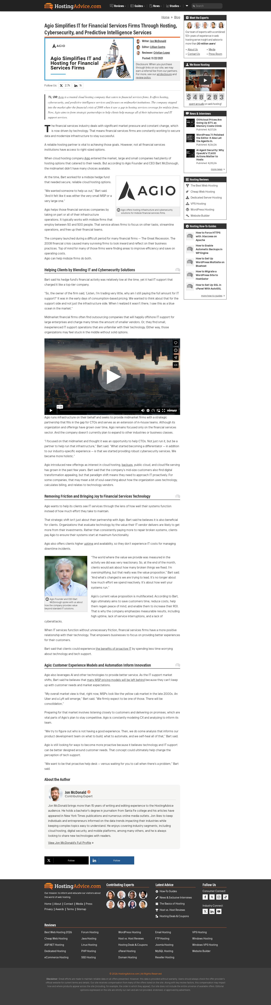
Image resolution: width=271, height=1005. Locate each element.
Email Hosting (163, 932)
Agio (61, 97)
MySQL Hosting (164, 951)
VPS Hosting (198, 203)
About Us (193, 49)
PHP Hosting (88, 951)
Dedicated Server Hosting (206, 197)
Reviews (119, 6)
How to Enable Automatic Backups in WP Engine (209, 249)
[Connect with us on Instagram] (218, 897)
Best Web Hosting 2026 (58, 932)
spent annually (196, 104)
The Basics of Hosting (172, 903)
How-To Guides (168, 891)
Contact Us (194, 54)
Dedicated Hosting (55, 951)
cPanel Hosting (127, 951)
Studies (174, 6)
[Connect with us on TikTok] (225, 897)
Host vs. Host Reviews (172, 910)
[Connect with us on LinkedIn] (212, 911)
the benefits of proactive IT (113, 648)
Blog (177, 17)
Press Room (215, 54)
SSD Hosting (88, 957)
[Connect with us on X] (212, 897)
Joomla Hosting (164, 944)
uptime (88, 543)
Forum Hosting (89, 932)
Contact (68, 903)
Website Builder (200, 215)
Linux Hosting (89, 944)
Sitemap (81, 909)
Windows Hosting (202, 938)
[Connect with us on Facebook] (205, 897)
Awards (59, 909)
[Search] (194, 6)
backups (127, 465)
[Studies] (187, 6)
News (156, 6)
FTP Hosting (162, 938)
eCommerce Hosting (56, 957)
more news (216, 169)
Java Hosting (88, 938)
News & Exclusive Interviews (176, 897)
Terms (70, 909)
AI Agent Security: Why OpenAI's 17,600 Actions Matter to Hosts (210, 155)
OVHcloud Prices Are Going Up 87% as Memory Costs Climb (209, 123)
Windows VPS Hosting (205, 944)
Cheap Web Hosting (203, 191)
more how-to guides (211, 295)
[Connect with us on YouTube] (218, 911)
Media (212, 49)
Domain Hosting (127, 957)
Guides (139, 6)
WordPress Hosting (202, 209)
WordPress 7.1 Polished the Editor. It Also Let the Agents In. (210, 138)
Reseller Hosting (164, 957)
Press (89, 903)
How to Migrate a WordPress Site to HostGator (207, 275)
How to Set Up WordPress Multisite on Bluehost (210, 262)
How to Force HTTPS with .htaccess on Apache (208, 236)
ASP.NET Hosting (54, 944)
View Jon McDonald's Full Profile (69, 843)
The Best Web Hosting (204, 185)
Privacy (48, 909)
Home (165, 17)
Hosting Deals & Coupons (174, 916)
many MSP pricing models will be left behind (116, 680)
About (57, 903)
